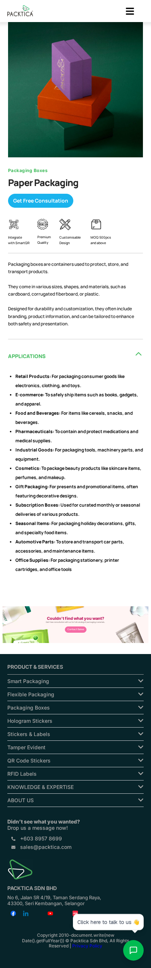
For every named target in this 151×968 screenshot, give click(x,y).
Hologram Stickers (29, 721)
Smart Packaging (28, 681)
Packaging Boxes (28, 707)
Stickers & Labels (28, 734)
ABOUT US (20, 800)
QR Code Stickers (29, 760)
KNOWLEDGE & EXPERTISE (40, 787)
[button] (130, 11)
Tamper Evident (26, 747)
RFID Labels (22, 774)
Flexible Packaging (30, 694)
